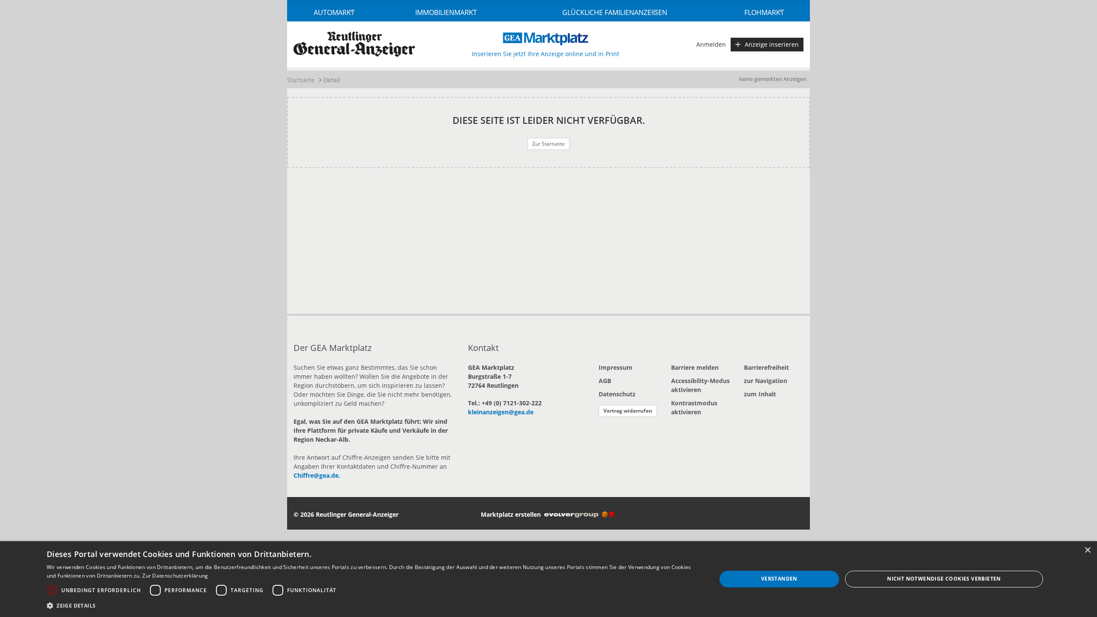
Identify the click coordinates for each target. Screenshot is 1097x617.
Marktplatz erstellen (512, 514)
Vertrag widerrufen (627, 410)
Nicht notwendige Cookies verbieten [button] (944, 578)
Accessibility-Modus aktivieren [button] (700, 385)
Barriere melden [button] (695, 367)
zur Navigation (765, 381)
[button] (371, 605)
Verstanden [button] (779, 578)
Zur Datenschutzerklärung (175, 575)
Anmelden (711, 44)
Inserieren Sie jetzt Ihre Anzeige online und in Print (545, 54)
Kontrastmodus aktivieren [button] (694, 407)
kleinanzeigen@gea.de (501, 412)
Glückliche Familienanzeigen (614, 12)
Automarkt (334, 12)
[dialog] (548, 579)
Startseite (301, 80)
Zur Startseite (548, 143)
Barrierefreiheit (766, 367)
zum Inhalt (760, 394)
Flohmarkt (764, 12)
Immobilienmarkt (446, 12)
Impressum (615, 367)
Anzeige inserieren (772, 44)
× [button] (1087, 550)
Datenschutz (617, 394)
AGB (605, 381)
